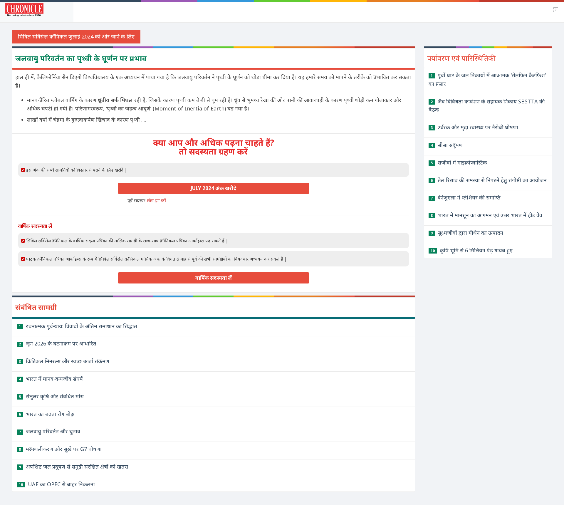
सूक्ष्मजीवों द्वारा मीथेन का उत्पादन (467, 232)
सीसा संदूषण (447, 144)
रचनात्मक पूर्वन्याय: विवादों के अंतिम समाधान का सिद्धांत (78, 326)
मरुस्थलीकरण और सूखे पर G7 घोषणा (60, 448)
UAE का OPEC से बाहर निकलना (57, 484)
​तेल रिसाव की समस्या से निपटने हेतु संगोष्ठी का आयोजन (489, 180)
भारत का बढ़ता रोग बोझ (47, 413)
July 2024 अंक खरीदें (213, 188)
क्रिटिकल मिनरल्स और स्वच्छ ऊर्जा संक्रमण (64, 361)
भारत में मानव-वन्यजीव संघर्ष (51, 378)
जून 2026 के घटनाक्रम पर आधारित (57, 343)
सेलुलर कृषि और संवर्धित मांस (51, 396)
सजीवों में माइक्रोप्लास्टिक (459, 162)
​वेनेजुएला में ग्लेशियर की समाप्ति (466, 197)
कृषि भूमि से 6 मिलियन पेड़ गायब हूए (472, 250)
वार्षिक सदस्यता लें (213, 277)
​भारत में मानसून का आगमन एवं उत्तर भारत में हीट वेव (486, 215)
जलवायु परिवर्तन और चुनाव (49, 431)
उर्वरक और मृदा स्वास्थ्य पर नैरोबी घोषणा (474, 127)
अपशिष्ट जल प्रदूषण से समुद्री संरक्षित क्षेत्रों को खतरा (73, 466)
